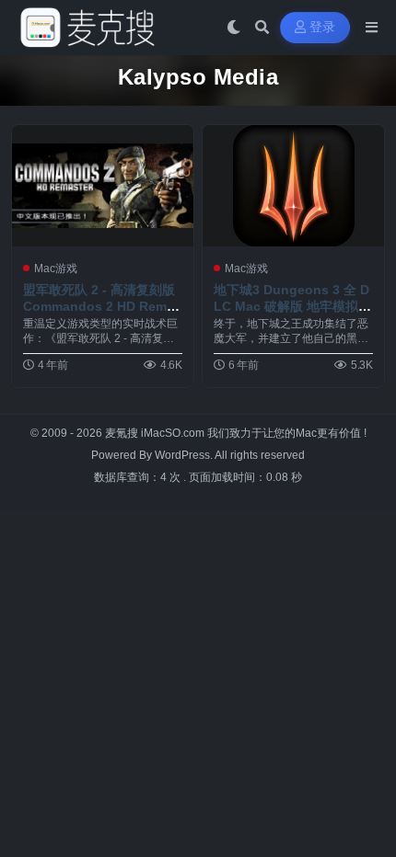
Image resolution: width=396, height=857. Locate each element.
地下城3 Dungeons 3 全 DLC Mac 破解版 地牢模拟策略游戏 (292, 306)
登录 (322, 27)
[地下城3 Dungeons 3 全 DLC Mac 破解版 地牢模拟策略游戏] (293, 185)
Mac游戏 (55, 268)
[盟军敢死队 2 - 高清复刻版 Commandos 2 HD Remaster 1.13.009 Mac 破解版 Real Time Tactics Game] (102, 185)
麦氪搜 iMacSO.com (156, 433)
